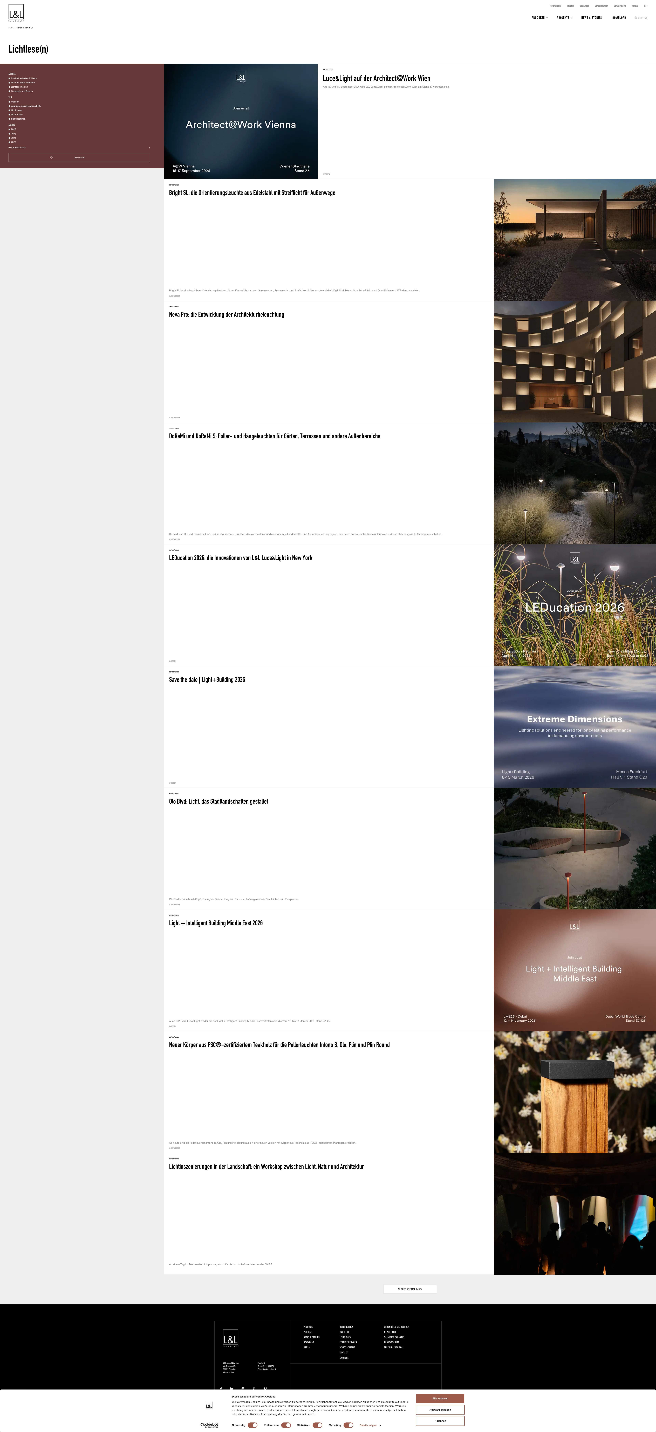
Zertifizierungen (601, 5)
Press (307, 1347)
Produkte (538, 17)
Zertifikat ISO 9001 (394, 1347)
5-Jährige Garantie (394, 1337)
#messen (326, 174)
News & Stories (591, 17)
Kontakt (635, 5)
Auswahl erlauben (440, 1409)
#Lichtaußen (174, 296)
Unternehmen (555, 5)
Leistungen (584, 5)
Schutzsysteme (620, 5)
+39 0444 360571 (266, 1366)
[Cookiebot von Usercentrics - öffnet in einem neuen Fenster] (209, 1425)
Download (619, 17)
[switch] (286, 1425)
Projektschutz (391, 1342)
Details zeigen (368, 1425)
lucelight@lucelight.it (267, 1369)
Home (11, 28)
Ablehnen (440, 1420)
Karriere (344, 1357)
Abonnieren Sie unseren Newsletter (396, 1329)
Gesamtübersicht (17, 148)
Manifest (570, 5)
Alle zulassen (440, 1398)
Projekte (563, 17)
